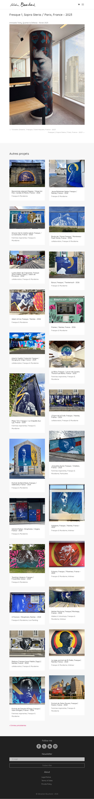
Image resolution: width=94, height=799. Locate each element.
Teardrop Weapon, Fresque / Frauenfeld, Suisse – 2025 (23, 578)
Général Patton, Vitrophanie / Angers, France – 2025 (26, 530)
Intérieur (71, 530)
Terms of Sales (47, 781)
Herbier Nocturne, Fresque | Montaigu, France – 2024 (65, 612)
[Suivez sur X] (44, 746)
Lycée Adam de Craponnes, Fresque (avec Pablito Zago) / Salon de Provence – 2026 (25, 274)
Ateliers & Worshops (59, 616)
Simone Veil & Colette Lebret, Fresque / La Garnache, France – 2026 (26, 234)
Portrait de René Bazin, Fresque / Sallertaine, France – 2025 (24, 484)
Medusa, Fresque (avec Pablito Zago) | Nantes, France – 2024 (26, 662)
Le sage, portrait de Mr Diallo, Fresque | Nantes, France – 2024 (66, 661)
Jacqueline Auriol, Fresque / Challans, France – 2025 (65, 467)
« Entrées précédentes (17, 725)
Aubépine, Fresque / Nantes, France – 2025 (65, 526)
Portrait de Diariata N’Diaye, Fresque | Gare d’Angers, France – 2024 (26, 709)
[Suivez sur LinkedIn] (49, 746)
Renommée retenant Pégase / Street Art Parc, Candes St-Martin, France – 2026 (27, 192)
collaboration (17, 279)
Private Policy (46, 784)
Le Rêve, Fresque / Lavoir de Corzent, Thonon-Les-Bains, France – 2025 (65, 372)
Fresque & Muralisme (20, 196)
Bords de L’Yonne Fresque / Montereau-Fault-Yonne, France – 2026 (66, 237)
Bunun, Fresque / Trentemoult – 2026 (65, 282)
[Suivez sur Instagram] (55, 746)
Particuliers (64, 474)
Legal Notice (46, 777)
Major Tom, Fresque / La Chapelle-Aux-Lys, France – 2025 (26, 422)
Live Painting (33, 620)
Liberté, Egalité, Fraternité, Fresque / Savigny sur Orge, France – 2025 (25, 359)
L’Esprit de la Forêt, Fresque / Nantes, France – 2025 (65, 416)
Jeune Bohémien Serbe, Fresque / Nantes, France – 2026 (64, 192)
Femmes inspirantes (19, 238)
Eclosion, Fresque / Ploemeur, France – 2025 (66, 572)
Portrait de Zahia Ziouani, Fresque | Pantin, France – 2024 (64, 704)
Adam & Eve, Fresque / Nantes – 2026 (26, 319)
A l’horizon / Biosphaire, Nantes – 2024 (26, 617)
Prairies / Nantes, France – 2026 (63, 327)
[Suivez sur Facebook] (38, 746)
